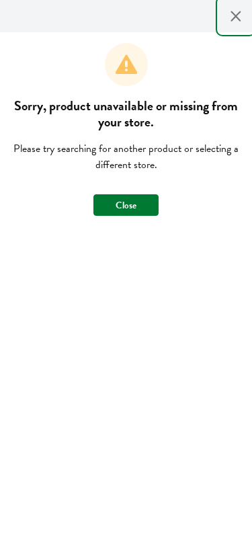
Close (126, 205)
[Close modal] (236, 16)
